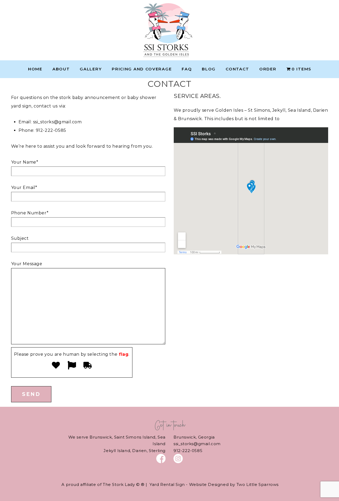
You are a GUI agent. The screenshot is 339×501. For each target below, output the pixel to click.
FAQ (187, 68)
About (61, 68)
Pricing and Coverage (142, 68)
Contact (237, 68)
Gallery (91, 68)
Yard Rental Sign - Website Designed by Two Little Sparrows (214, 484)
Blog (209, 68)
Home (35, 68)
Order (267, 68)
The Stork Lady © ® (124, 484)
